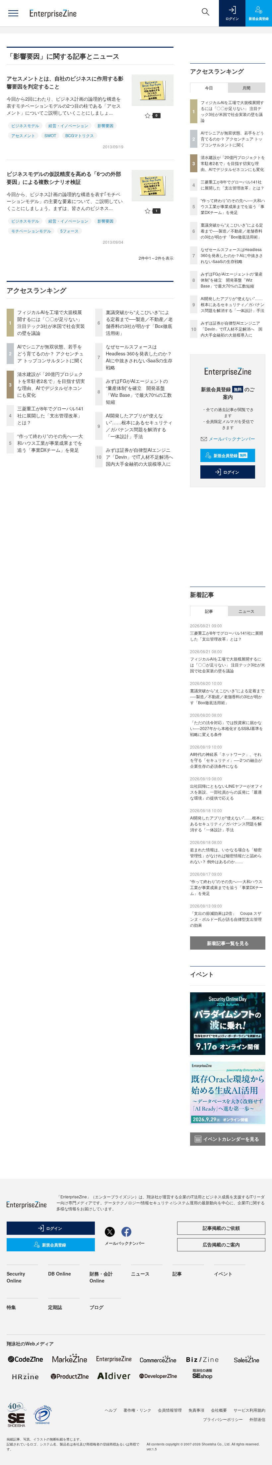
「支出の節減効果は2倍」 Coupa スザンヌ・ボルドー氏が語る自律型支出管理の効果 (226, 919)
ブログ (96, 1307)
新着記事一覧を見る (228, 943)
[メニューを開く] (13, 13)
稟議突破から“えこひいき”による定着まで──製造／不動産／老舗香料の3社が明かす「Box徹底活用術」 (139, 322)
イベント (223, 1273)
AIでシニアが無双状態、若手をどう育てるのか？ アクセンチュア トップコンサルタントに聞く (50, 353)
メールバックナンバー (232, 438)
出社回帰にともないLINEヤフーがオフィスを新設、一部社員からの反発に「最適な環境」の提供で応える (226, 792)
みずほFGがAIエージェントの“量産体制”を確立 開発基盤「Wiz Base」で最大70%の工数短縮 (139, 391)
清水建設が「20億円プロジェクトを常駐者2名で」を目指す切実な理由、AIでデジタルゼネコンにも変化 (51, 384)
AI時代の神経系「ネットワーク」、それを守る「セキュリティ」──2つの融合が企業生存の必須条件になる (226, 760)
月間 (246, 88)
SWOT (50, 135)
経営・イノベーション (68, 125)
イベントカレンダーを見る (231, 1138)
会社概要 (219, 1410)
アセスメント (23, 135)
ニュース (246, 611)
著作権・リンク (137, 1410)
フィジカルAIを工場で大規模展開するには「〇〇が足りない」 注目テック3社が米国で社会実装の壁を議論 (51, 322)
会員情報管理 (170, 1410)
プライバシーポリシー (223, 1419)
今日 (209, 88)
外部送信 (257, 1419)
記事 (209, 611)
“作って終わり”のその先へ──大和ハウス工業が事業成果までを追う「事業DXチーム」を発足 (50, 443)
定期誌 (55, 1307)
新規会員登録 (230, 455)
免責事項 (196, 1410)
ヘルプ (111, 1410)
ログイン (231, 472)
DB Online (59, 1273)
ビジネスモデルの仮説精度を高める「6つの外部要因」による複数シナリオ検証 (64, 177)
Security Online (16, 1277)
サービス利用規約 (249, 1410)
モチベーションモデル (31, 231)
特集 (11, 1307)
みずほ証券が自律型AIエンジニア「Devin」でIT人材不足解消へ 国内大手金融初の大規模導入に (142, 456)
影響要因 (105, 125)
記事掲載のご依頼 (221, 1228)
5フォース (69, 231)
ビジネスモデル (25, 125)
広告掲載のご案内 (221, 1244)
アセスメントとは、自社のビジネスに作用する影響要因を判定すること (65, 82)
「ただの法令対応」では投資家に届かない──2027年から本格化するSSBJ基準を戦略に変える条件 (226, 728)
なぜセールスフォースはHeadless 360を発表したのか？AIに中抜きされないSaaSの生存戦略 (139, 357)
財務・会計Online (101, 1277)
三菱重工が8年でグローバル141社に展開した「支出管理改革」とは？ (50, 415)
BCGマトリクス (79, 135)
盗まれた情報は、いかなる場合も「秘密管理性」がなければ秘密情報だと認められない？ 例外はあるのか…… (226, 855)
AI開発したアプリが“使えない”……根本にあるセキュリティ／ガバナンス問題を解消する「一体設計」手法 (139, 426)
